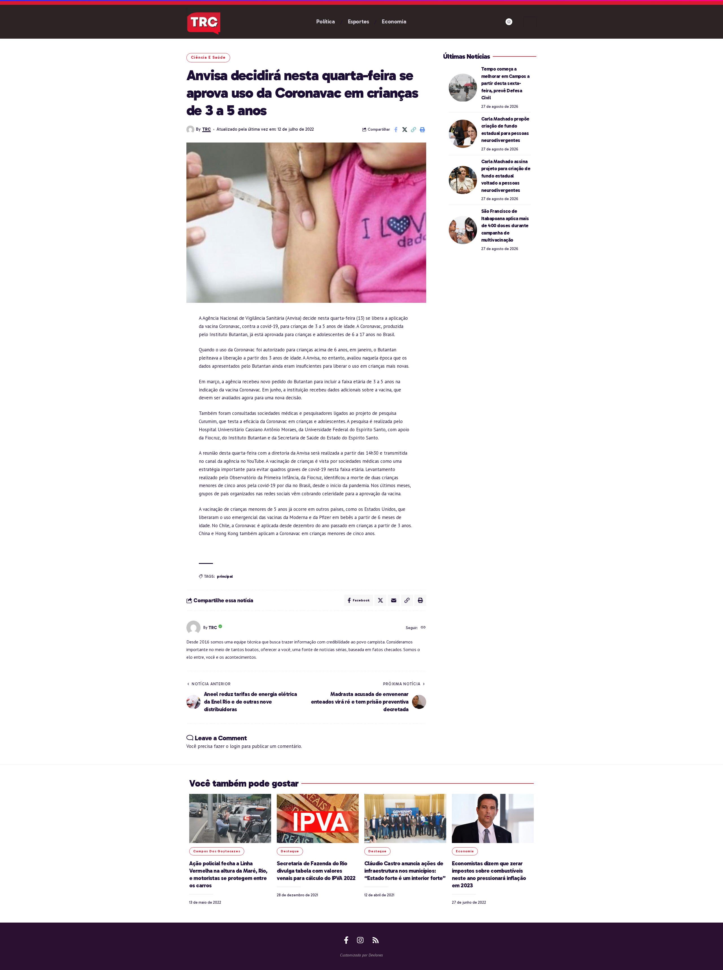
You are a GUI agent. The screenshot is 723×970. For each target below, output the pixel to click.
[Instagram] (360, 940)
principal (225, 576)
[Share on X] (405, 129)
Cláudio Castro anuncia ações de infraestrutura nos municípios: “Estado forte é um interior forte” (405, 870)
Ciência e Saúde (208, 57)
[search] (530, 22)
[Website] (423, 627)
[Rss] (376, 940)
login (235, 746)
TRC (206, 129)
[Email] (394, 600)
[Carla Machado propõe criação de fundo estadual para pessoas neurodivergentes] (463, 134)
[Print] (422, 129)
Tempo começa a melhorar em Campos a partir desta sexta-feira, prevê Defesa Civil (505, 83)
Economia (465, 851)
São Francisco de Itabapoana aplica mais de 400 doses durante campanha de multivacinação (505, 225)
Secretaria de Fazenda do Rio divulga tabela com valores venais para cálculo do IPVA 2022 (316, 870)
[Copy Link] (413, 129)
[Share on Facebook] (396, 129)
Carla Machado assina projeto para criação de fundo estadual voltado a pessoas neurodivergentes (505, 176)
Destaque (290, 851)
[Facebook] (346, 940)
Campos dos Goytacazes (216, 851)
